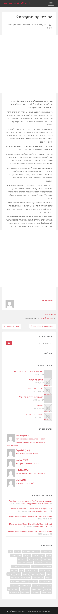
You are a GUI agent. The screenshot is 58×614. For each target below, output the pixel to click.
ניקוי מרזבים (15, 581)
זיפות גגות (14, 570)
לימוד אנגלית (25, 578)
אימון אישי (26, 551)
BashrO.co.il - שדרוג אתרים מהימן (39, 611)
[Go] (9, 343)
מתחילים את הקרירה (34, 414)
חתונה (49, 574)
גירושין (49, 555)
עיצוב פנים (36, 585)
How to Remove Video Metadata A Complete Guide (30, 516)
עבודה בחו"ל (46, 585)
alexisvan (26, 24)
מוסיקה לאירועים (45, 581)
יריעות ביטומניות (38, 578)
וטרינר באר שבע (45, 570)
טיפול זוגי (26, 574)
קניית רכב (47, 589)
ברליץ (10, 551)
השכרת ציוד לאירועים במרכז (41, 566)
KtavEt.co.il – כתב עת (17, 3)
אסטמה (40, 405)
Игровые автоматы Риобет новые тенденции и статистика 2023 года (31, 509)
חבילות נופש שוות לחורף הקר (27, 463)
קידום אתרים (15, 585)
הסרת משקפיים (16, 555)
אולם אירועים (46, 551)
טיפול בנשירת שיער (37, 574)
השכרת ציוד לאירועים (25, 563)
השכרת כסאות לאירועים (43, 563)
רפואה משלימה (37, 589)
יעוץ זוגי (48, 578)
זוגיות (21, 570)
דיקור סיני (27, 555)
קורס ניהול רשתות (36, 379)
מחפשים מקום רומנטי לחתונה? (43, 326)
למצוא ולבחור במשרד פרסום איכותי (30, 473)
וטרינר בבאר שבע (31, 570)
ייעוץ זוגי (10, 574)
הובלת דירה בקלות (35, 388)
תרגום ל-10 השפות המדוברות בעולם (28, 371)
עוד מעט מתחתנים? (11, 326)
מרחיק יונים (33, 581)
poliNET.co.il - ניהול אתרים (16, 611)
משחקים (24, 581)
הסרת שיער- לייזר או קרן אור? (31, 396)
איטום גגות (36, 551)
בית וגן (15, 24)
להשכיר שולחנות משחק (25, 483)
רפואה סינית (25, 589)
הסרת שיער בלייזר (34, 559)
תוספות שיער (14, 593)
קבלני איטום (26, 585)
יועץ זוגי (17, 574)
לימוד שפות (15, 578)
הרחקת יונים (22, 559)
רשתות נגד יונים (13, 589)
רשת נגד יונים (46, 593)
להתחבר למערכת (47, 318)
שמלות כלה (35, 593)
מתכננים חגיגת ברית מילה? (27, 453)
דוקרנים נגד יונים (38, 555)
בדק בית (18, 551)
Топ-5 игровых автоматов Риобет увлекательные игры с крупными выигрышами (26, 441)
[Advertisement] (29, 64)
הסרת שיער (47, 559)
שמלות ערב (25, 593)
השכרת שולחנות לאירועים (20, 566)
